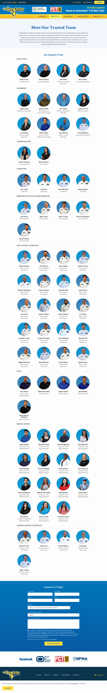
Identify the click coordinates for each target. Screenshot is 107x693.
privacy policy (53, 639)
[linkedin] (101, 675)
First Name (31, 591)
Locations (68, 16)
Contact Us (97, 16)
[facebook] (95, 675)
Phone (29, 597)
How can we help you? (34, 618)
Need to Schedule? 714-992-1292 (85, 10)
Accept (7, 688)
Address (30, 605)
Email (56, 597)
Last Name (57, 591)
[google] (99, 675)
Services (42, 16)
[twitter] (97, 675)
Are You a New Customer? (35, 612)
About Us (55, 16)
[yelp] (103, 675)
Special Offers (83, 16)
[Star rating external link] (37, 2)
